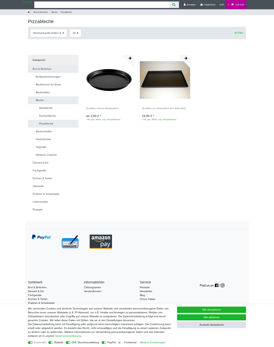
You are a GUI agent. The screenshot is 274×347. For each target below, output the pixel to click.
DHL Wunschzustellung (85, 342)
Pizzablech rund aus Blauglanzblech (102, 108)
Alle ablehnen (212, 317)
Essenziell (40, 342)
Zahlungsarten (92, 287)
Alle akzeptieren (211, 309)
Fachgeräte (35, 295)
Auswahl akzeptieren (211, 324)
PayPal (111, 342)
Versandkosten (113, 119)
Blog (142, 295)
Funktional (130, 342)
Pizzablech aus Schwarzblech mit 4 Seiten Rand (163, 108)
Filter (240, 32)
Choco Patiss (147, 299)
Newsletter (146, 291)
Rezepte (145, 287)
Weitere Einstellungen (153, 342)
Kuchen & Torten (38, 299)
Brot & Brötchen (40, 12)
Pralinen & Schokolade (41, 302)
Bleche (54, 12)
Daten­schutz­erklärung (68, 335)
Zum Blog (27, 2)
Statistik (58, 342)
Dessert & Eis (36, 291)
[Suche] (174, 4)
